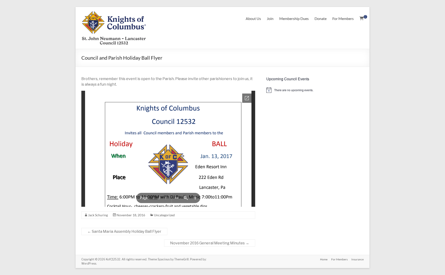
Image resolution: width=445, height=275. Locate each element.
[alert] (315, 90)
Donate (321, 18)
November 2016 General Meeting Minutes (209, 243)
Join (270, 18)
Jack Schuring (98, 215)
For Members (343, 18)
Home (323, 259)
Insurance (357, 259)
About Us (253, 18)
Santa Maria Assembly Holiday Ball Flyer (124, 231)
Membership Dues (294, 18)
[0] (361, 18)
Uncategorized (164, 215)
